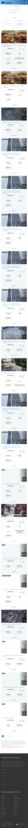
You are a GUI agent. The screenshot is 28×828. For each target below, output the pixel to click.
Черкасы (16, 812)
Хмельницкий (4, 812)
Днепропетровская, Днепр (8, 373)
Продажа (16, 6)
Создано (7, 20)
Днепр (15, 795)
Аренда (11, 6)
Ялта (2, 816)
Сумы (15, 808)
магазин (4, 787)
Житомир (16, 797)
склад (3, 775)
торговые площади (6, 772)
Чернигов (3, 814)
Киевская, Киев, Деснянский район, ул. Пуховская (13, 558)
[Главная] (6, 3)
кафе (3, 778)
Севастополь (16, 806)
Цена (20, 24)
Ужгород (16, 809)
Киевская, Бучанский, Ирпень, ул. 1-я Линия (12, 624)
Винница (3, 795)
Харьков (3, 811)
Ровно (2, 806)
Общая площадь (7, 24)
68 (10, 736)
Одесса (2, 805)
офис (3, 769)
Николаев (16, 803)
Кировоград (16, 800)
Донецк (2, 797)
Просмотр (14, 36)
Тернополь (3, 809)
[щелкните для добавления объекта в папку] (25, 32)
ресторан (4, 784)
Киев (2, 800)
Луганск (3, 801)
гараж (3, 781)
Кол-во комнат (19, 20)
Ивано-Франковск (18, 798)
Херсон (15, 811)
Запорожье (3, 798)
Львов (2, 803)
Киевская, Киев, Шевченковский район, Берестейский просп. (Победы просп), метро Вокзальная (12, 154)
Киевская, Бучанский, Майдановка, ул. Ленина (12, 122)
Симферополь (4, 808)
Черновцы (16, 814)
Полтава (16, 805)
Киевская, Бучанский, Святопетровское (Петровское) (14, 589)
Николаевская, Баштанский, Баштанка (11, 483)
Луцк (15, 801)
